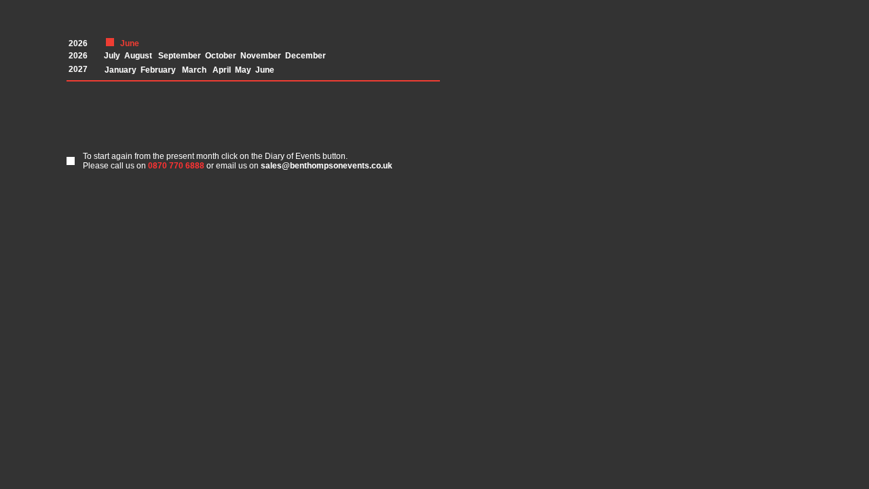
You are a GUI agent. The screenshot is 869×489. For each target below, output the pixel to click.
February (158, 70)
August (138, 55)
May (243, 70)
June (264, 70)
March (194, 70)
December (305, 55)
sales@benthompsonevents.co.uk (326, 165)
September (179, 55)
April (221, 70)
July (112, 55)
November (260, 55)
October (220, 55)
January (120, 70)
